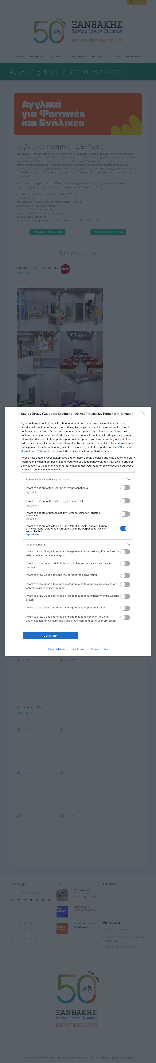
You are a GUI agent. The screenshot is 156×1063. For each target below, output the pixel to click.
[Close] (143, 414)
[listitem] (78, 479)
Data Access (78, 649)
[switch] (125, 487)
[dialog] (78, 531)
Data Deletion (56, 649)
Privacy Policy (99, 649)
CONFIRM (51, 635)
